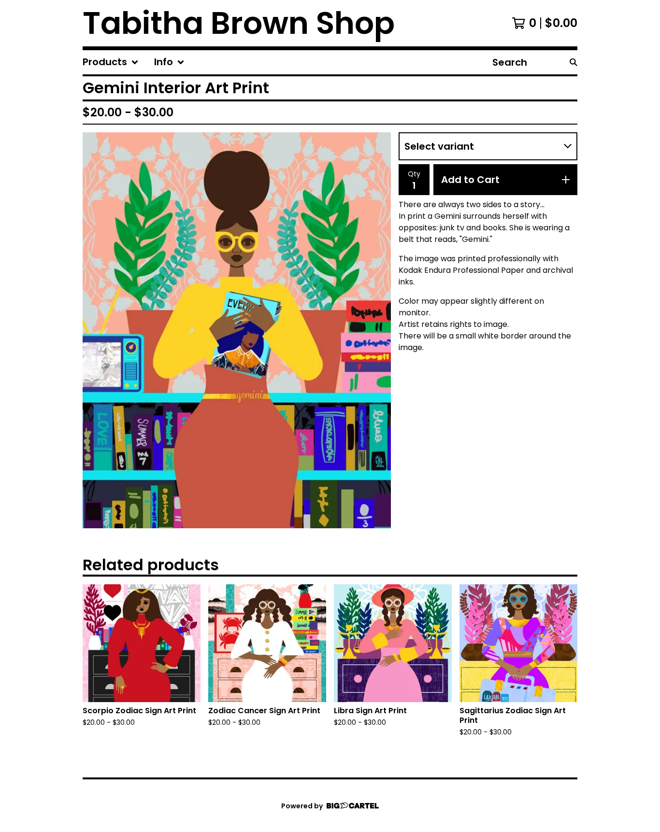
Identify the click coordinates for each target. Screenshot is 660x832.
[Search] (573, 62)
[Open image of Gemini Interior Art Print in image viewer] (237, 330)
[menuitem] (111, 62)
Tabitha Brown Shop (239, 23)
